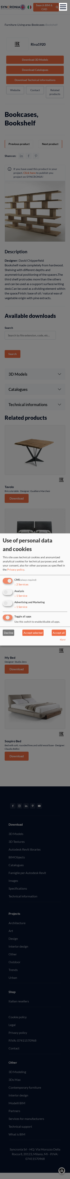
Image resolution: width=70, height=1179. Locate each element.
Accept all (59, 632)
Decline (8, 632)
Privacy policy (15, 569)
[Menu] (63, 7)
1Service (20, 595)
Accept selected (33, 632)
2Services (21, 584)
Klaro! (63, 639)
